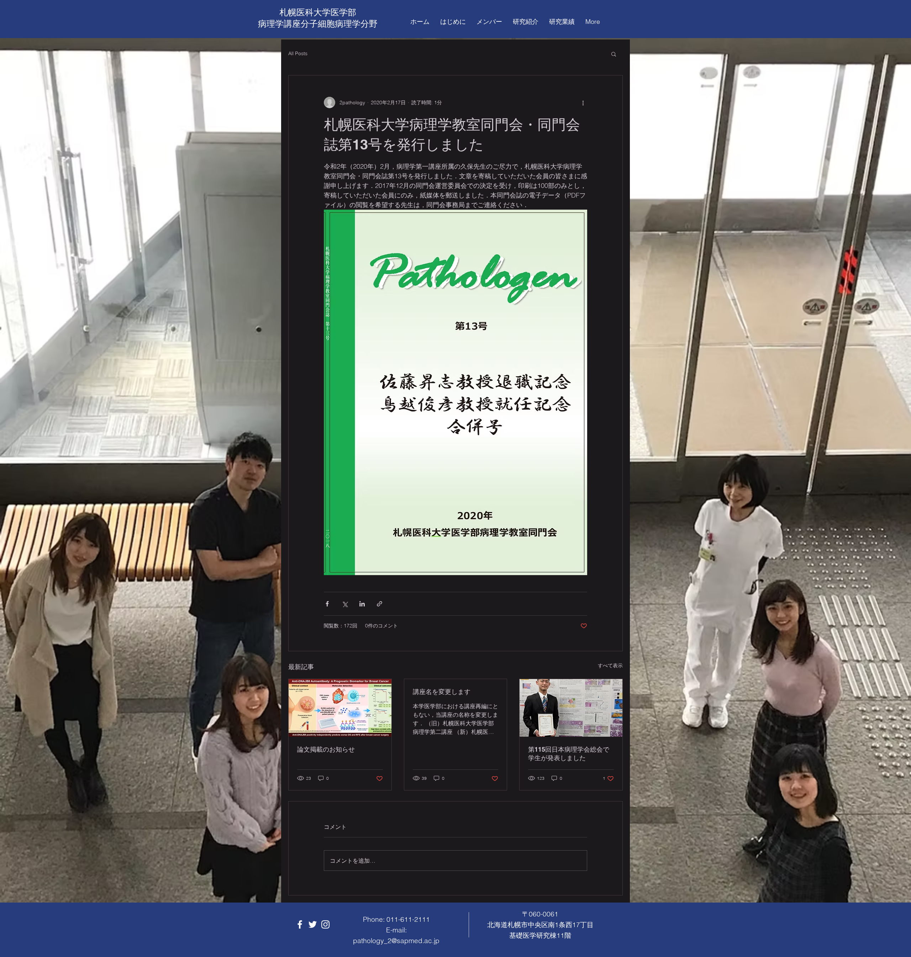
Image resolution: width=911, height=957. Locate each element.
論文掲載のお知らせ (326, 749)
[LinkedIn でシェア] (362, 603)
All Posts (297, 53)
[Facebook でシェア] (327, 603)
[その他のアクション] (583, 102)
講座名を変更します (441, 691)
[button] (613, 54)
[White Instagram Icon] (325, 924)
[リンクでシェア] (379, 603)
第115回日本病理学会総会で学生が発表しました (568, 754)
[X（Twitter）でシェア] (344, 603)
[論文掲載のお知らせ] (340, 708)
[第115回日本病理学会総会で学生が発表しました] (571, 708)
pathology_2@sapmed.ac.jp (396, 940)
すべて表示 (610, 665)
